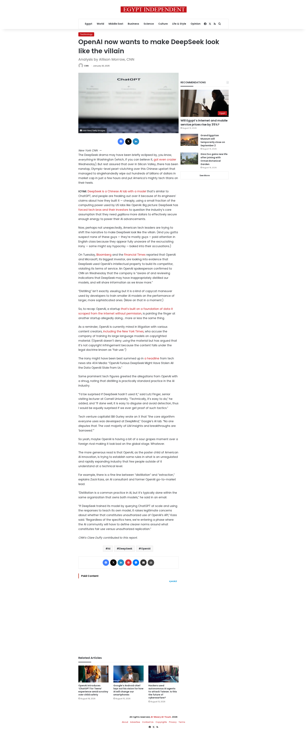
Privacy (173, 722)
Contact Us (148, 722)
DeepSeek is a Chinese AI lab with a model (117, 191)
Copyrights (161, 722)
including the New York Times (123, 331)
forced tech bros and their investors (103, 210)
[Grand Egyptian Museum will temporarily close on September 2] (189, 140)
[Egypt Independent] (154, 9)
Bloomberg (103, 255)
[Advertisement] (128, 618)
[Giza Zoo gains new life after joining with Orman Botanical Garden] (189, 159)
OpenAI (145, 548)
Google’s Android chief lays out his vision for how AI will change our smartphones (128, 690)
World (100, 23)
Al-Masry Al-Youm (161, 716)
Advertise (135, 722)
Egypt (88, 23)
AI (109, 548)
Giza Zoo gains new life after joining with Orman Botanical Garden (214, 159)
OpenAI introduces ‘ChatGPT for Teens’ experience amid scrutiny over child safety (93, 690)
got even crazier (165, 159)
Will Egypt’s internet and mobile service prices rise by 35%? (204, 122)
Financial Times (135, 255)
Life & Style (179, 23)
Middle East (116, 23)
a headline (151, 358)
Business (133, 23)
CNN (86, 65)
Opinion (196, 23)
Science (149, 23)
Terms (182, 722)
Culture (163, 23)
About (125, 722)
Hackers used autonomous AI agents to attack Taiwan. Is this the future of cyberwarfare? (162, 691)
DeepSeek (125, 548)
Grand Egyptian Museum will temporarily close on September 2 (213, 140)
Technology (86, 34)
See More (205, 175)
